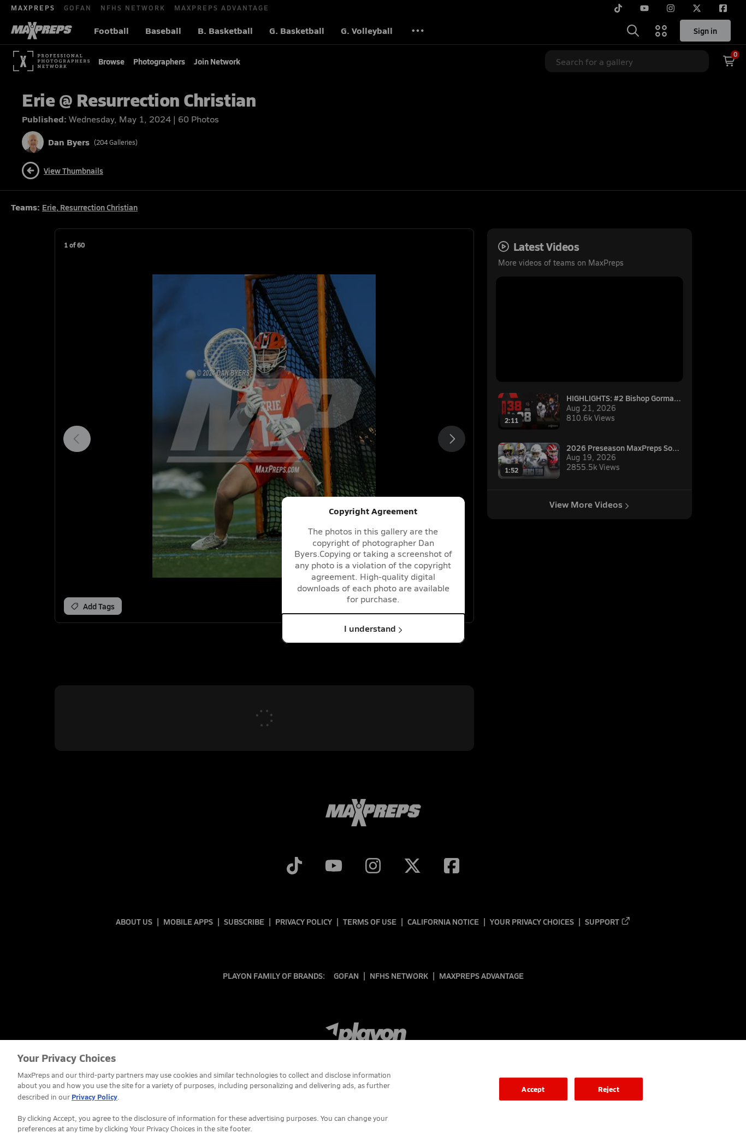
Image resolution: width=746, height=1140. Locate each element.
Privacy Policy (94, 1096)
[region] (373, 1090)
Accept (533, 1089)
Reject (608, 1089)
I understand (370, 628)
